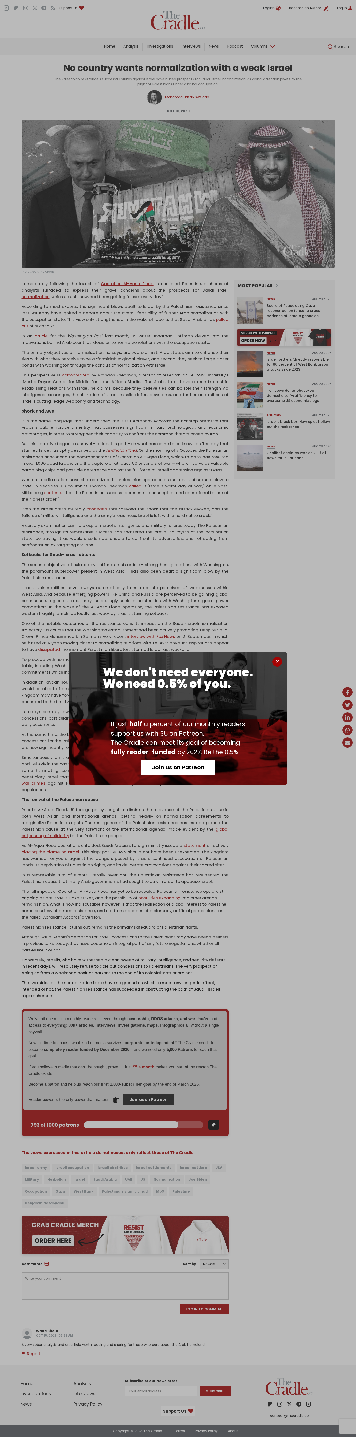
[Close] (277, 662)
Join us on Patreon (178, 767)
